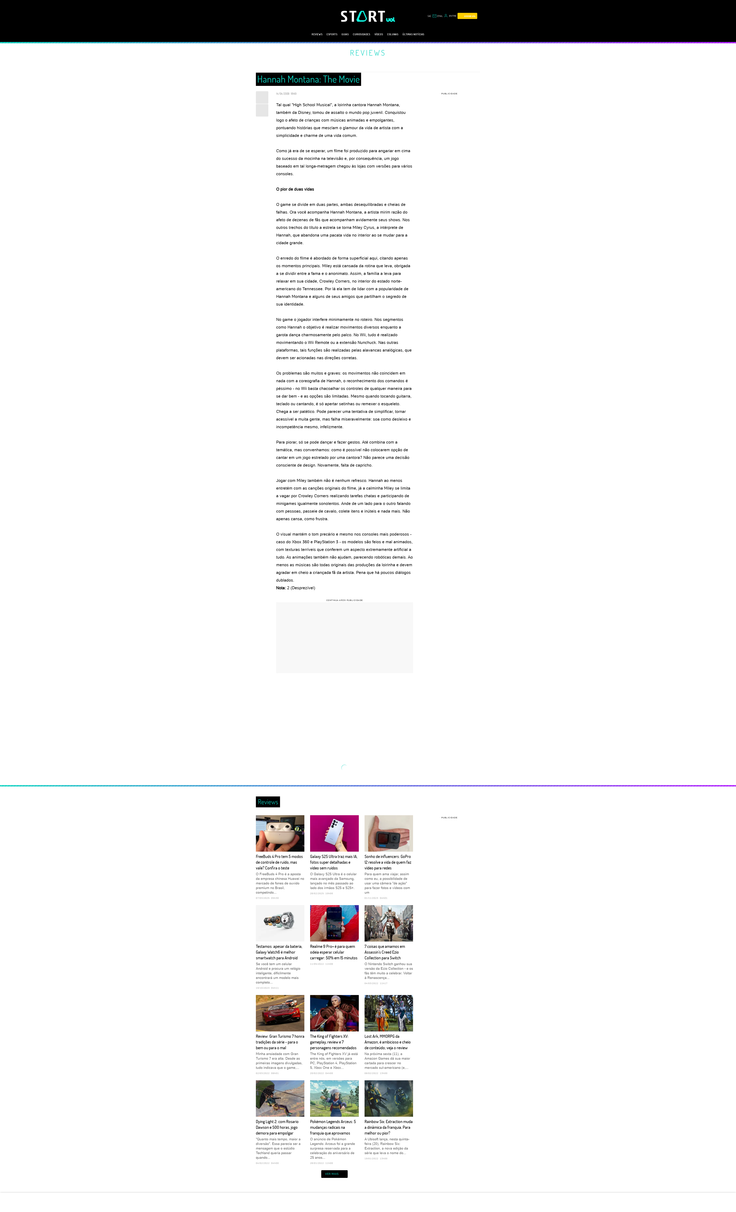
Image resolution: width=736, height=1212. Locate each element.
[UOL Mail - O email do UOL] (437, 16)
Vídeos (379, 34)
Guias (345, 34)
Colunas (392, 34)
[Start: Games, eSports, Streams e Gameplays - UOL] (363, 16)
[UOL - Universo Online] (390, 19)
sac (429, 15)
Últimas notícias (413, 34)
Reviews (317, 34)
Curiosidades (361, 34)
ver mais (332, 1173)
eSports (332, 34)
